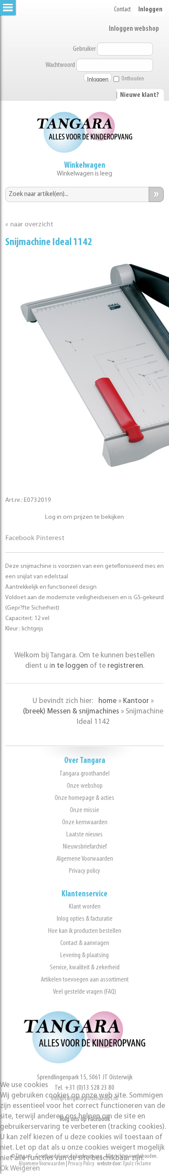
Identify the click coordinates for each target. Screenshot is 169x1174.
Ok (4, 1168)
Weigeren (25, 1168)
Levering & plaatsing (84, 955)
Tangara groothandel (84, 773)
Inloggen (150, 9)
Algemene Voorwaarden (84, 858)
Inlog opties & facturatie (85, 918)
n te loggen (69, 666)
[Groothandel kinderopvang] (84, 1061)
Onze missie (84, 810)
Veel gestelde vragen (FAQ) (84, 991)
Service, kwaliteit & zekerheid (85, 967)
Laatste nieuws (84, 834)
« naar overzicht (29, 224)
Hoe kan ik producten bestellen (84, 931)
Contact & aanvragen (84, 943)
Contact (122, 9)
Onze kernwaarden (84, 822)
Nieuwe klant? (139, 95)
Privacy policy (84, 871)
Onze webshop (85, 785)
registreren (125, 666)
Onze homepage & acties (84, 798)
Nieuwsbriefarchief (85, 846)
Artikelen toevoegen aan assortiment (85, 979)
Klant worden (85, 906)
